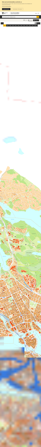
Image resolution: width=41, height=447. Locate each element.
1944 (21, 25)
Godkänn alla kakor (6, 9)
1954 (18, 25)
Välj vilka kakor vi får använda (17, 9)
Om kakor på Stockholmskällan (6, 6)
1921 (32, 25)
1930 (29, 25)
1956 (15, 25)
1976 (10, 25)
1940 (24, 25)
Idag (4, 25)
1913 (35, 25)
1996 (7, 25)
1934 (27, 25)
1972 (13, 25)
